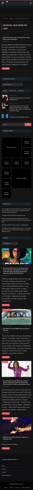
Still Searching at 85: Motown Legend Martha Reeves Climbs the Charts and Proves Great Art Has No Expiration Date (16, 220)
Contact (4, 472)
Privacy (3, 469)
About (3, 466)
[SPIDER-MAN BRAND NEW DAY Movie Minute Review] (5, 97)
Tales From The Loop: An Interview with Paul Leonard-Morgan (16, 38)
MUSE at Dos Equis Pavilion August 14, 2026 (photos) (15, 225)
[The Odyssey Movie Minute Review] (5, 117)
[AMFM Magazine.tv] (17, 3)
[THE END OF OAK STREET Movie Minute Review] (16, 317)
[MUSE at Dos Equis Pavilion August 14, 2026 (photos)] (16, 425)
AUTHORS (20, 90)
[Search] (30, 3)
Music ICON (12, 90)
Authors (5, 249)
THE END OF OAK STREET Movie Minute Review (13, 215)
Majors (5, 362)
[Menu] (3, 3)
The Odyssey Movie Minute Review (19, 117)
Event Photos (7, 418)
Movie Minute (6, 310)
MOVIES (5, 90)
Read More (6, 68)
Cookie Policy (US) (6, 475)
